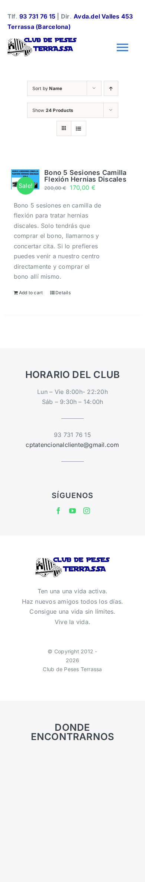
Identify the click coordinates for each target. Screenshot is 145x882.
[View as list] (78, 128)
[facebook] (58, 510)
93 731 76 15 (37, 16)
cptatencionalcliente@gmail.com (72, 444)
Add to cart (31, 292)
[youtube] (72, 510)
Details (63, 292)
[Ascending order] (111, 88)
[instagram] (86, 510)
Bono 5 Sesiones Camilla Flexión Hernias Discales (85, 176)
